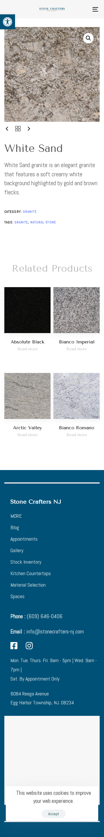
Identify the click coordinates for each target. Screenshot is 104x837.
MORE (16, 516)
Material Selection (28, 584)
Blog (14, 527)
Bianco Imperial (76, 342)
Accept (53, 813)
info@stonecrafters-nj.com (47, 631)
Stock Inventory (25, 561)
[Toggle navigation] (82, 9)
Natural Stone (43, 222)
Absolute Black (27, 342)
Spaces (17, 596)
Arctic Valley (27, 427)
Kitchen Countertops (30, 573)
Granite (30, 212)
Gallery (16, 550)
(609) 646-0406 (36, 616)
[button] (7, 21)
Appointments (24, 539)
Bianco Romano (76, 427)
